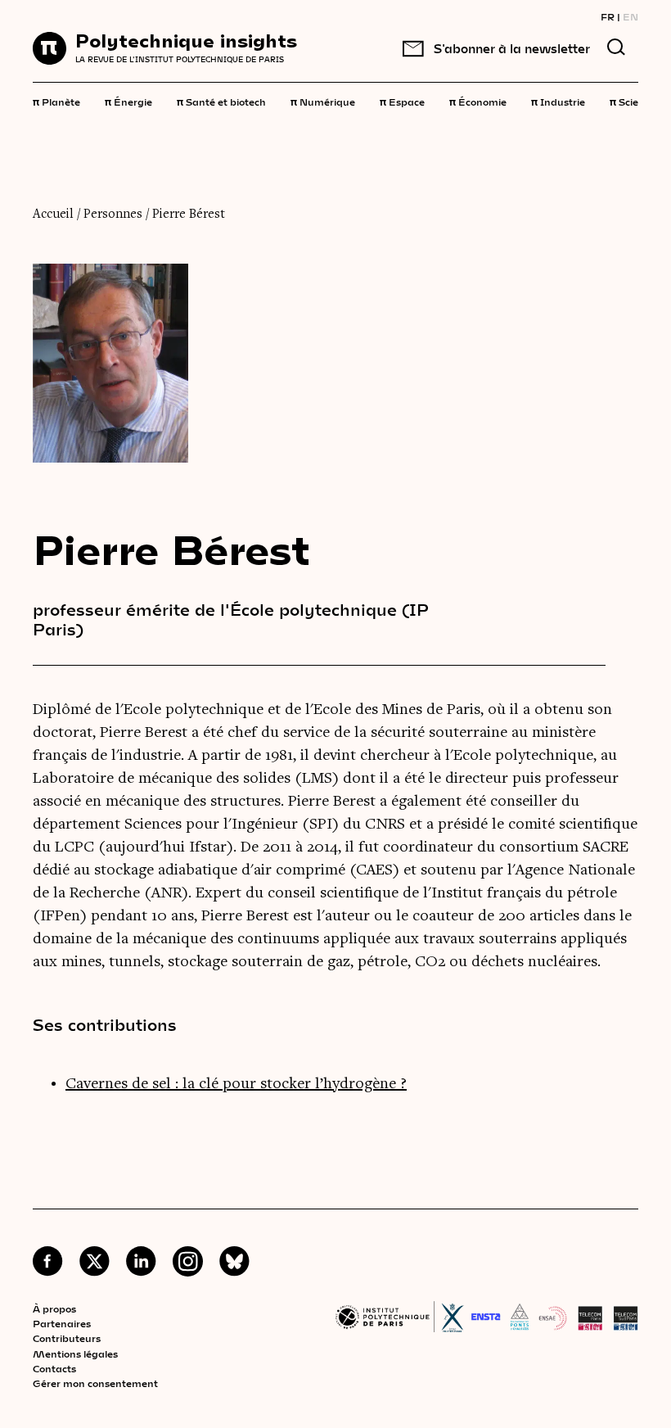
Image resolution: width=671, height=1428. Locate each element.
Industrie (558, 100)
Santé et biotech (221, 100)
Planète (56, 100)
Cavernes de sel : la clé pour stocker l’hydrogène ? (236, 1084)
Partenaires (62, 1323)
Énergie (128, 100)
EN (630, 16)
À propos (54, 1308)
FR (608, 16)
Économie (478, 100)
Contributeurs (67, 1338)
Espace (402, 100)
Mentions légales (75, 1353)
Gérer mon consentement (95, 1383)
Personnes (112, 214)
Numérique (322, 100)
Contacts (54, 1368)
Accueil (53, 214)
